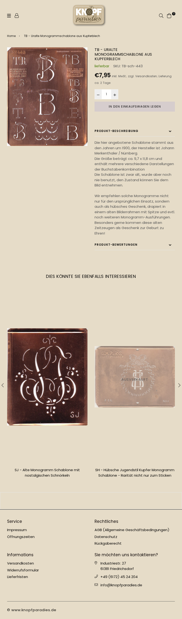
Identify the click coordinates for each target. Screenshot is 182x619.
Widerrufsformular (23, 570)
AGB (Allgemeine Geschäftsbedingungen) (132, 529)
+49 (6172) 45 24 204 (119, 576)
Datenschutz (106, 536)
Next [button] (179, 385)
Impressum (17, 529)
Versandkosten (146, 76)
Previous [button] (2, 385)
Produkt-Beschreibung (116, 131)
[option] (47, 96)
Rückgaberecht (108, 543)
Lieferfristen (17, 576)
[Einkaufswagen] (169, 15)
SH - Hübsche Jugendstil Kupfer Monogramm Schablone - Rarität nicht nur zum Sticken (47, 472)
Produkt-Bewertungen (116, 245)
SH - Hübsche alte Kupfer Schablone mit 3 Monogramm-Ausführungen (135, 472)
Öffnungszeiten (21, 536)
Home (11, 36)
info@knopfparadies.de (121, 585)
